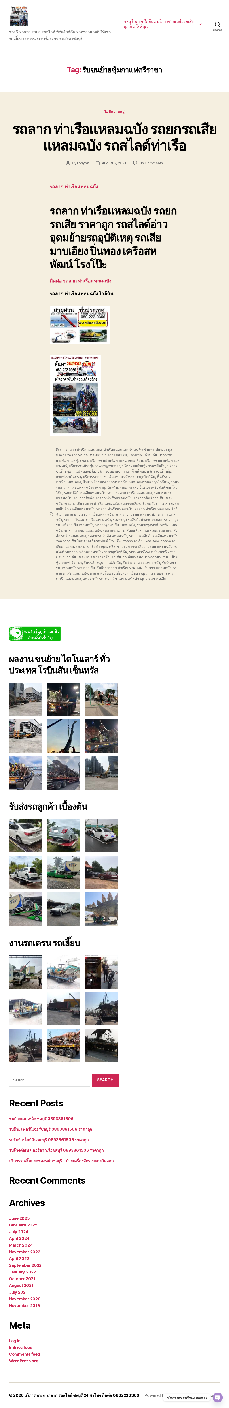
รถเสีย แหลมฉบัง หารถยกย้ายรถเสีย (93, 557)
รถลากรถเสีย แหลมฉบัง (141, 541)
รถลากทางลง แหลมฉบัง (82, 530)
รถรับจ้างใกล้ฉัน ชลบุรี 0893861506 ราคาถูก (49, 1139)
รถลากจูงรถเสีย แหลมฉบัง (115, 525)
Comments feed (24, 1354)
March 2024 (20, 1245)
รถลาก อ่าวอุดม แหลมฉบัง (135, 514)
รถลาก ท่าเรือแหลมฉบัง (114, 509)
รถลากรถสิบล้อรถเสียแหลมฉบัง (153, 535)
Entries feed (20, 1347)
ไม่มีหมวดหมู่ (114, 112)
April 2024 (19, 1238)
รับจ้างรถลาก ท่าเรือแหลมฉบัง (120, 568)
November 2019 (24, 1305)
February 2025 (23, 1225)
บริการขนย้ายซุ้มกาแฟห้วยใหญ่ (121, 471)
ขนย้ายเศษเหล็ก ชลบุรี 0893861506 (41, 1118)
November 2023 (24, 1252)
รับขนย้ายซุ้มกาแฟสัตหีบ (102, 562)
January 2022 (22, 1272)
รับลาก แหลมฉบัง (157, 568)
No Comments (151, 163)
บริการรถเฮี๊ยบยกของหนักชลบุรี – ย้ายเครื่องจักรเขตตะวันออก (61, 1160)
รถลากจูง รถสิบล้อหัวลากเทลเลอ (137, 519)
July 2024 (18, 1231)
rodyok (83, 163)
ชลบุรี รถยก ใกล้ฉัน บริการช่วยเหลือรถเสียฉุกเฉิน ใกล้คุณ (158, 24)
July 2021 (18, 1292)
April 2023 (19, 1258)
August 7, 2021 (114, 163)
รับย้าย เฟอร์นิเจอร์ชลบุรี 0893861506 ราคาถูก (50, 1129)
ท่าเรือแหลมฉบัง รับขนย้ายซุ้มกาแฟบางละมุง (138, 449)
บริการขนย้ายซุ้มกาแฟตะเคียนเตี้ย (131, 455)
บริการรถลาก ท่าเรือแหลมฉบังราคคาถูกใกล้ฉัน (119, 476)
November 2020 (25, 1299)
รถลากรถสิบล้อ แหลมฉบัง (107, 535)
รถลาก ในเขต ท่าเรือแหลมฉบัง (87, 519)
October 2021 (22, 1278)
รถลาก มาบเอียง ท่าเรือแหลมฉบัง (88, 514)
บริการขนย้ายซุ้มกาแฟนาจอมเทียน (116, 460)
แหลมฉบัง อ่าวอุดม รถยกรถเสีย (142, 578)
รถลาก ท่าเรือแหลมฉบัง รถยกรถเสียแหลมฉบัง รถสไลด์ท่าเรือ (114, 137)
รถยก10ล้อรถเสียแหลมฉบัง (85, 492)
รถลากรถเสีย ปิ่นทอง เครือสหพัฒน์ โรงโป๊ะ (88, 541)
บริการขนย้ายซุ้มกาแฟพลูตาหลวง (94, 466)
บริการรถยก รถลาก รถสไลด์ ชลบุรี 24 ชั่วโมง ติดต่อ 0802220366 (81, 1395)
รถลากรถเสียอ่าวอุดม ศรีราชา (99, 546)
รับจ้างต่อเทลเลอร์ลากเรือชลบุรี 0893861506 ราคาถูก (56, 1150)
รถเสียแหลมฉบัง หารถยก (142, 557)
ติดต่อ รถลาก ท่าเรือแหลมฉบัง (80, 281)
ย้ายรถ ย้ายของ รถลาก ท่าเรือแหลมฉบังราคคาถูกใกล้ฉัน (126, 482)
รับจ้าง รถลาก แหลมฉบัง (141, 562)
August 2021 (21, 1285)
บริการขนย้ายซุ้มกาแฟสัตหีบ (143, 466)
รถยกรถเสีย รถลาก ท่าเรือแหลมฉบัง (91, 503)
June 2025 (19, 1218)
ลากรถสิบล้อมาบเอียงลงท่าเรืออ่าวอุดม (119, 573)
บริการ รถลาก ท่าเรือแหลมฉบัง (79, 455)
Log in (14, 1340)
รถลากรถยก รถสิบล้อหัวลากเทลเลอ (130, 530)
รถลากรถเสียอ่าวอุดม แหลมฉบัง (147, 546)
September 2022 (25, 1265)
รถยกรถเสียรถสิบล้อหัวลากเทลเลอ (147, 503)
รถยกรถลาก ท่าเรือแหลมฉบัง (129, 492)
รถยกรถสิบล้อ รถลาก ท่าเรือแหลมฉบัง (102, 498)
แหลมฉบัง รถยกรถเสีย (100, 578)
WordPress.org (23, 1361)
